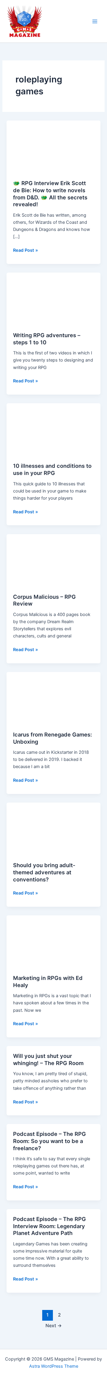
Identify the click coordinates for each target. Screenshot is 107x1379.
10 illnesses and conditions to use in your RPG (52, 469)
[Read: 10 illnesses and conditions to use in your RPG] (53, 429)
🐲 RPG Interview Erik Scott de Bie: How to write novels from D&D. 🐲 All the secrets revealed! (50, 193)
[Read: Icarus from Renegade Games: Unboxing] (53, 698)
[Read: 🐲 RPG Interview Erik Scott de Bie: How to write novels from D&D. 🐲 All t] (53, 146)
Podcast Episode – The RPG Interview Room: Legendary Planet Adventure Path (49, 1226)
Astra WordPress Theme (53, 1366)
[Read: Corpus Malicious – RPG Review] (53, 560)
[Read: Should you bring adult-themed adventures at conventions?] (53, 828)
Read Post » (25, 250)
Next (53, 1325)
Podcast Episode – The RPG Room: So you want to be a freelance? (49, 1141)
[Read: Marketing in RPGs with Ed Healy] (53, 941)
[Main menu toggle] (95, 21)
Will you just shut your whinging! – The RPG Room (48, 1059)
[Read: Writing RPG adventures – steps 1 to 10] (53, 298)
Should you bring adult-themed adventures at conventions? (44, 872)
